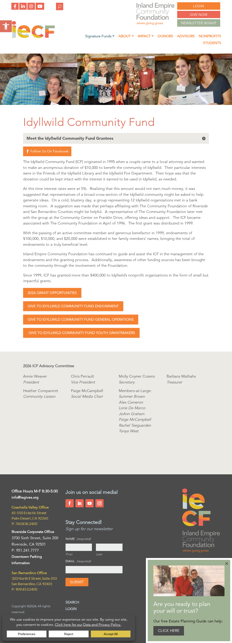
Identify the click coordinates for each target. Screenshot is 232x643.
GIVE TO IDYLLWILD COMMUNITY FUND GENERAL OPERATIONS (81, 319)
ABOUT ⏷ (126, 36)
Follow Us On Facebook (49, 151)
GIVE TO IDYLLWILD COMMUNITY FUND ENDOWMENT (73, 306)
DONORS (165, 36)
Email (78, 561)
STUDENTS (212, 43)
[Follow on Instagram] (99, 503)
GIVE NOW (198, 14)
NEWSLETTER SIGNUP (198, 23)
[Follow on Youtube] (89, 503)
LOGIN (198, 6)
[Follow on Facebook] (69, 503)
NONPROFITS (210, 36)
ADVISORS (186, 36)
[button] (6, 26)
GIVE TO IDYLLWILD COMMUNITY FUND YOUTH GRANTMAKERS (81, 333)
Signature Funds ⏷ (99, 36)
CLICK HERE (168, 630)
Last (99, 554)
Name (78, 539)
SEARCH (72, 602)
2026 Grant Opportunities (52, 293)
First (69, 554)
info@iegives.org (25, 497)
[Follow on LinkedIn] (79, 503)
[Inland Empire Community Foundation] (33, 37)
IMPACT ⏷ (146, 36)
